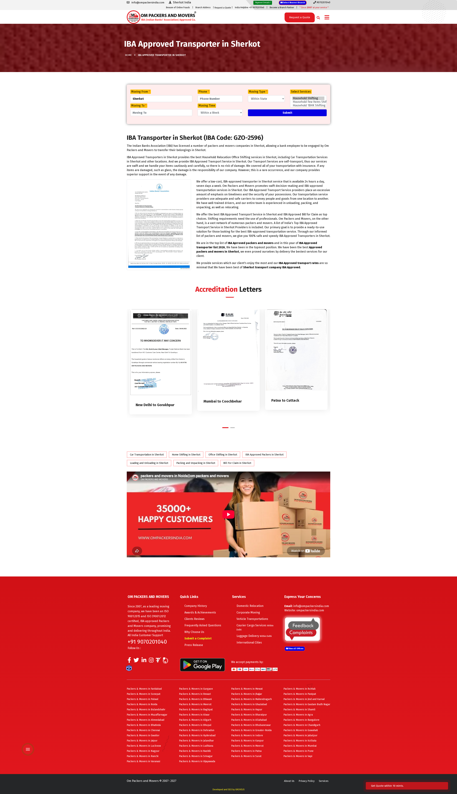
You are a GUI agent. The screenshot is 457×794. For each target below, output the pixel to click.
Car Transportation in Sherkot (147, 454)
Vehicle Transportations (252, 619)
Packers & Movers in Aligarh (195, 719)
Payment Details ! (263, 2)
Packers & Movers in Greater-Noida (251, 730)
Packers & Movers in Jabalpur (300, 735)
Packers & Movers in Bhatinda (144, 725)
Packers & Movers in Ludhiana (196, 745)
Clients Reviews (194, 619)
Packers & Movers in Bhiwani (195, 699)
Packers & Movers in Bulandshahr (146, 709)
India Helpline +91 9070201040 (249, 7)
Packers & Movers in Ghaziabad (249, 704)
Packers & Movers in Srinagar (196, 756)
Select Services (301, 91)
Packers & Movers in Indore (247, 735)
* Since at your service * (314, 7)
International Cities (249, 642)
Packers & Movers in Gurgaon (196, 688)
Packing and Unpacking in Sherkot (195, 463)
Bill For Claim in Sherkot (237, 463)
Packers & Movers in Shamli (299, 709)
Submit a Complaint (198, 638)
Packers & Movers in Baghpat (196, 709)
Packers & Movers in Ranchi (142, 756)
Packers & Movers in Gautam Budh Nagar (306, 704)
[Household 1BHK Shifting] (308, 105)
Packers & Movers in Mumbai (300, 745)
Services (323, 781)
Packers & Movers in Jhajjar (246, 694)
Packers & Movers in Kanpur (247, 740)
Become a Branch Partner (282, 7)
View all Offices (295, 648)
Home (128, 55)
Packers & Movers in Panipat (299, 694)
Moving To (138, 105)
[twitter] (136, 661)
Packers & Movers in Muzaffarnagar (147, 714)
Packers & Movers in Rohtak (299, 688)
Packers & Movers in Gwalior (143, 735)
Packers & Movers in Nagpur (143, 751)
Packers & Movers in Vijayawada (197, 761)
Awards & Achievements (200, 612)
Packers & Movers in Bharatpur (249, 714)
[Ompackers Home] (161, 16)
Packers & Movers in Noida (142, 704)
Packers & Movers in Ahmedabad (145, 719)
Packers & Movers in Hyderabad (197, 735)
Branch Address (203, 7)
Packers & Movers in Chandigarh (301, 725)
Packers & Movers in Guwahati (300, 730)
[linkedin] (144, 661)
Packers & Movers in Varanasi (143, 761)
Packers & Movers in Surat (246, 756)
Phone (204, 91)
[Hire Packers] (130, 669)
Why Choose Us (194, 632)
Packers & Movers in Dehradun (196, 730)
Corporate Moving (248, 612)
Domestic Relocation (250, 606)
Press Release (193, 645)
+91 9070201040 (147, 641)
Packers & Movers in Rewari (195, 694)
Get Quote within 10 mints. (388, 785)
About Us (289, 781)
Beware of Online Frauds (178, 7)
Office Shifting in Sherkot (223, 454)
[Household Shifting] (308, 98)
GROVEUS (240, 789)
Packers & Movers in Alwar (194, 714)
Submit (287, 112)
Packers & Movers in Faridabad (144, 688)
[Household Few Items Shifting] (308, 102)
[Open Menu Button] (326, 17)
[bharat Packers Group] (166, 661)
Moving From (140, 91)
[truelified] (159, 661)
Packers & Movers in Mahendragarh (251, 699)
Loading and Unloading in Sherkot (149, 463)
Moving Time (207, 105)
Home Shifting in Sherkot (186, 454)
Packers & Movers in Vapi (297, 756)
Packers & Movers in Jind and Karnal (304, 699)
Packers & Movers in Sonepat (143, 694)
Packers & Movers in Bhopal (195, 725)
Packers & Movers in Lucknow (144, 745)
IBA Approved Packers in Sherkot (264, 454)
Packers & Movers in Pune (298, 751)
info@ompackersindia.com (311, 606)
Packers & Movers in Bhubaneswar (251, 725)
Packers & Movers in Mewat (247, 688)
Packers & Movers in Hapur (246, 709)
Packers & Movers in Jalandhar (196, 740)
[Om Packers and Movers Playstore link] (202, 664)
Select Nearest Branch (294, 2)
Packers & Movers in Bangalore (301, 719)
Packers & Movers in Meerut (195, 704)
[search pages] (317, 17)
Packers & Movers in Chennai (143, 730)
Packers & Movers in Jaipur (142, 740)
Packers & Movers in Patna (246, 751)
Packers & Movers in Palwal (142, 699)
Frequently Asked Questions (202, 625)
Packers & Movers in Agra (298, 714)
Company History (195, 606)
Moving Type (258, 91)
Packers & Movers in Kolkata (299, 740)
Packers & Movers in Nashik (195, 751)
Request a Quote (223, 7)
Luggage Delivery (254, 636)
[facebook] (129, 661)
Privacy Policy (307, 781)
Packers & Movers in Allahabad (249, 719)
